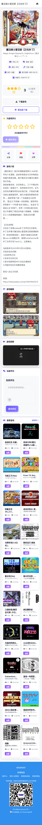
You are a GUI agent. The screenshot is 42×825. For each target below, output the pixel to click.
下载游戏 (22, 102)
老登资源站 (36, 776)
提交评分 (12, 140)
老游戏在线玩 (25, 776)
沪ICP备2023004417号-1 (21, 809)
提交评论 (12, 409)
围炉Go (4, 776)
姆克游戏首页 (21, 768)
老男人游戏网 (14, 776)
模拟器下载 (22, 110)
